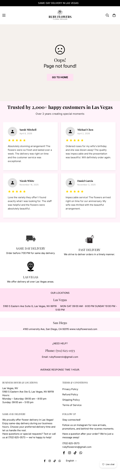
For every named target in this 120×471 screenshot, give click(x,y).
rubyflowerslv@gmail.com (76, 446)
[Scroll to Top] (114, 454)
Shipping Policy (71, 399)
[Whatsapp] (81, 452)
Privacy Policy (70, 389)
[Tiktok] (75, 452)
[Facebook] (64, 452)
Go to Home (60, 77)
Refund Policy (70, 394)
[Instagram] (69, 452)
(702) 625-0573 (70, 443)
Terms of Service (72, 405)
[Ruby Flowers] (60, 15)
